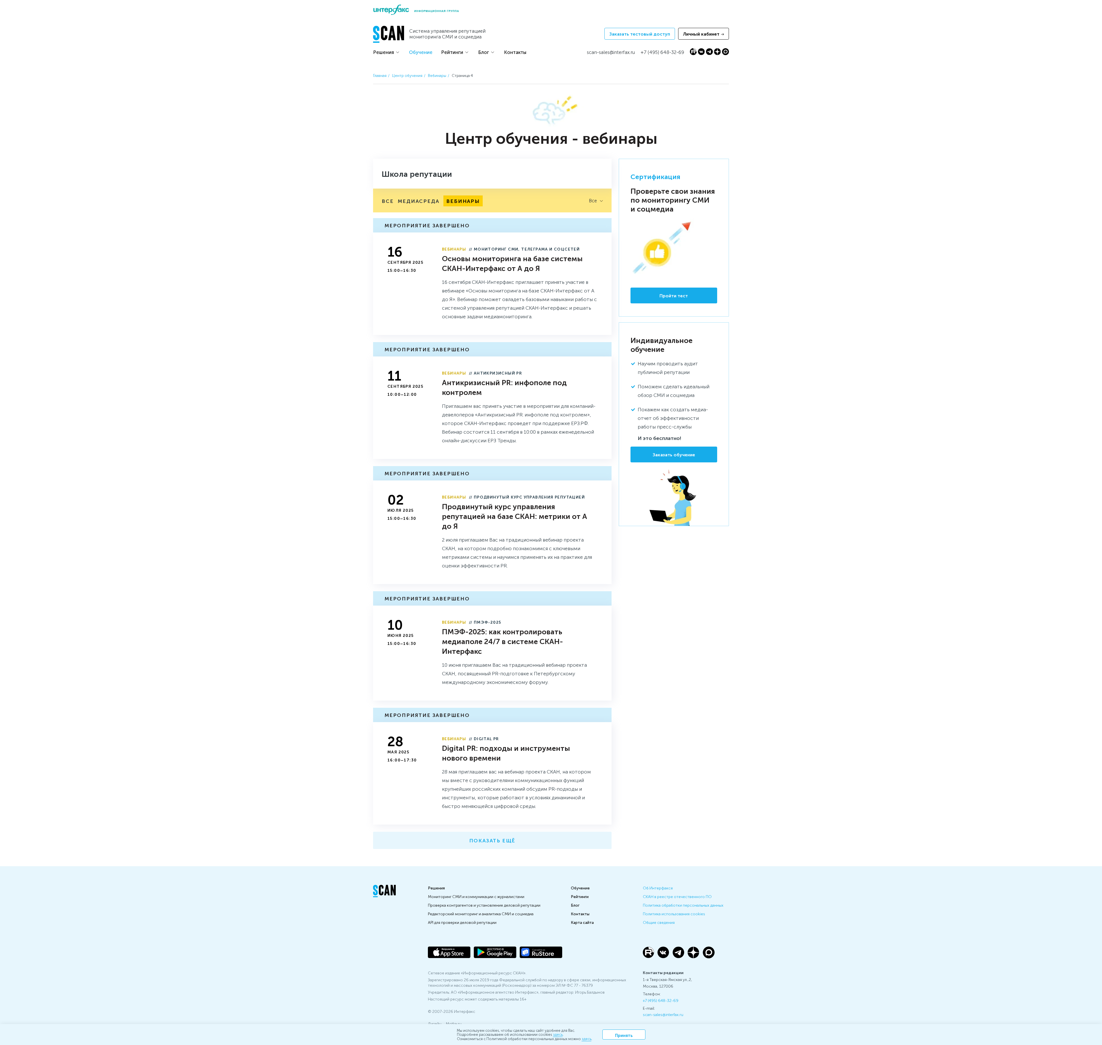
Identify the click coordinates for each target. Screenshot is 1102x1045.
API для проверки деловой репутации (462, 922)
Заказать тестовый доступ (639, 34)
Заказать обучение (674, 454)
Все (387, 200)
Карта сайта (582, 922)
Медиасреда (418, 200)
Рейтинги (452, 52)
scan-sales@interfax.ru (663, 1014)
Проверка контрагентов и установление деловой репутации (484, 905)
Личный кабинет (701, 34)
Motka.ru (453, 1023)
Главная (380, 75)
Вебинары (437, 75)
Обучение (420, 52)
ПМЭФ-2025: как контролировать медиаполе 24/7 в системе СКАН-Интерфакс (502, 641)
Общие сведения (659, 922)
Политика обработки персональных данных (683, 905)
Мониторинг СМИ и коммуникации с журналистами (476, 896)
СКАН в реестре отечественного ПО (677, 896)
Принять (624, 1035)
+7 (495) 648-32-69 (660, 1000)
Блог (483, 52)
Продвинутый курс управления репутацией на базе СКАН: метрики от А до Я (514, 516)
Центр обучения (407, 75)
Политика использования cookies (674, 914)
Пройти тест (673, 295)
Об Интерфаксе (658, 888)
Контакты (515, 52)
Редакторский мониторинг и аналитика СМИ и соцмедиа (480, 914)
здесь (558, 1034)
